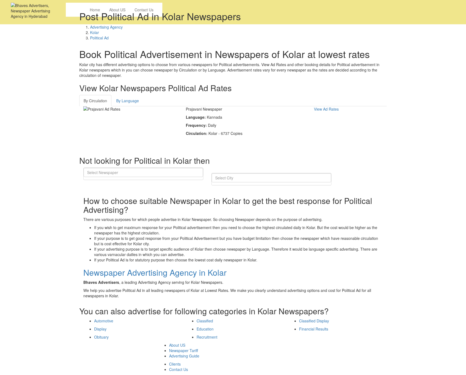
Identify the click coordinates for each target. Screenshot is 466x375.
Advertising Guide (184, 356)
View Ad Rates (326, 109)
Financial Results (313, 329)
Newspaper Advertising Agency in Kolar (155, 272)
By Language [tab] (127, 100)
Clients (175, 364)
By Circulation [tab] (95, 100)
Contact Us (178, 369)
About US (177, 345)
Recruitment (207, 337)
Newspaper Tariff (183, 350)
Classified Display (314, 320)
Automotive (103, 320)
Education (205, 329)
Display (100, 329)
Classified (205, 320)
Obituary (101, 337)
